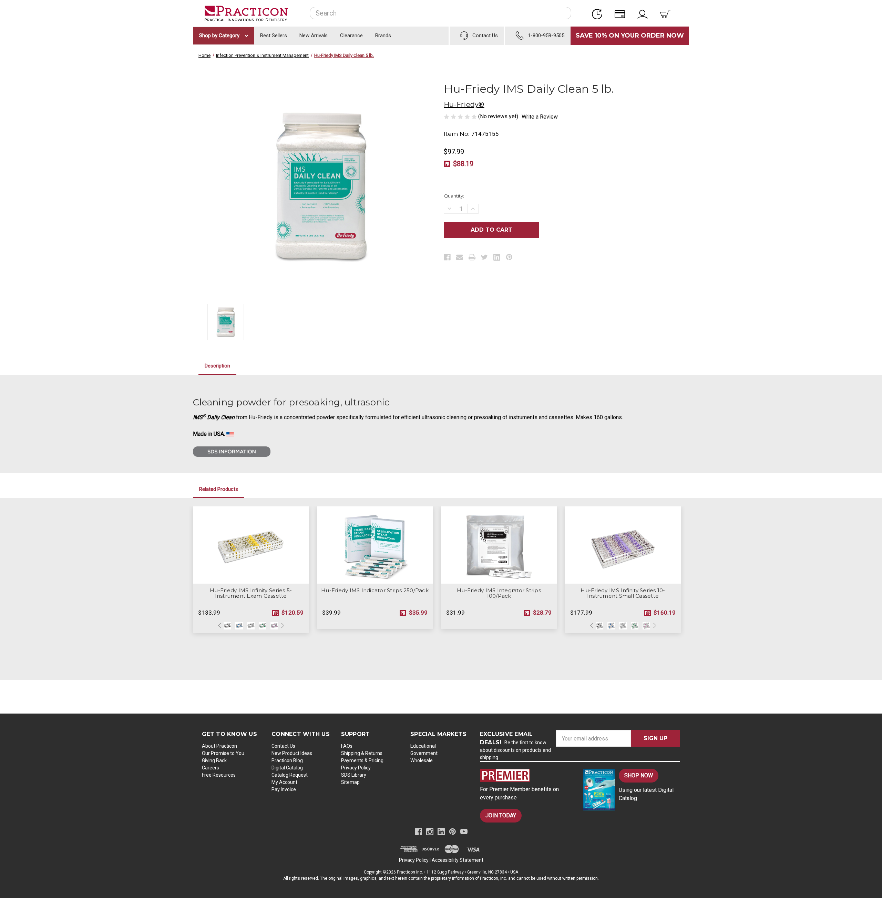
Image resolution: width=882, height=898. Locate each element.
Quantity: (454, 196)
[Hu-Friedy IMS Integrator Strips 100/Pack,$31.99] (499, 545)
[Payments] (622, 13)
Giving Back (214, 760)
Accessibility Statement (457, 860)
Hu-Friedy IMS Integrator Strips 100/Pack (499, 593)
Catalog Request (289, 775)
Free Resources (219, 775)
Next (281, 626)
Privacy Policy (356, 767)
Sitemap (350, 782)
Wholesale (421, 760)
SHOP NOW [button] (638, 775)
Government (424, 753)
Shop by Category (220, 35)
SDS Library (353, 775)
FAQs (346, 746)
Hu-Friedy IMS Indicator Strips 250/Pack (375, 590)
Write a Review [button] (540, 116)
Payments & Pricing (362, 760)
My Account (284, 782)
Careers (210, 767)
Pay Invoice (283, 789)
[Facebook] (447, 257)
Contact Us (283, 746)
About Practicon (219, 746)
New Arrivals (313, 35)
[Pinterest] (509, 257)
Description (217, 366)
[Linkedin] (496, 257)
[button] (526, 775)
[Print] (472, 257)
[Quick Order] (599, 13)
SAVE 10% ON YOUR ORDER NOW (630, 35)
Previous (220, 626)
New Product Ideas (291, 753)
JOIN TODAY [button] (500, 815)
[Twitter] (484, 257)
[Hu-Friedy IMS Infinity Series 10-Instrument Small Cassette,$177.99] (623, 545)
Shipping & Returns (361, 753)
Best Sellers (273, 35)
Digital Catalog (287, 767)
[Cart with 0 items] (667, 13)
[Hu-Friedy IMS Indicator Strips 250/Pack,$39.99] (375, 545)
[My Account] (644, 13)
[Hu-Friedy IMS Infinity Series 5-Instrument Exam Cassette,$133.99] (251, 545)
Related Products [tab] (218, 489)
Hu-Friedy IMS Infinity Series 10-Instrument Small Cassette (623, 593)
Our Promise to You (223, 753)
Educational (423, 746)
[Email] (459, 257)
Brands (383, 35)
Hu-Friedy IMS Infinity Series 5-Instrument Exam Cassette (251, 593)
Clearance (351, 35)
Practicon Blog (287, 760)
